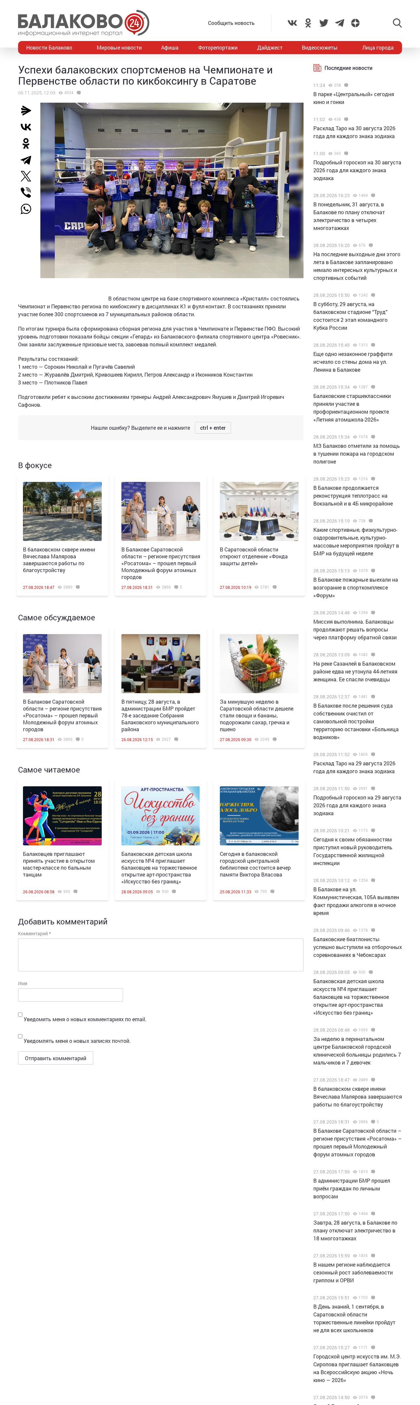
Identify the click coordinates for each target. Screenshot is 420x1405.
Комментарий (34, 933)
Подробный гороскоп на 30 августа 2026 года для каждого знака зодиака (357, 170)
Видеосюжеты (320, 47)
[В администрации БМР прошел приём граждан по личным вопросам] (372, 1172)
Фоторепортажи (218, 47)
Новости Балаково (49, 47)
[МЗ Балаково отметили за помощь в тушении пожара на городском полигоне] (372, 437)
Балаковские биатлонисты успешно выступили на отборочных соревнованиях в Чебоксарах (357, 947)
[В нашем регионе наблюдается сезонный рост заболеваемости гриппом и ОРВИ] (372, 1256)
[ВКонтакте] (28, 127)
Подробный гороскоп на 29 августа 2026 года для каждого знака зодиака (357, 805)
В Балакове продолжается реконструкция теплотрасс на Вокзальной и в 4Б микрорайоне (353, 495)
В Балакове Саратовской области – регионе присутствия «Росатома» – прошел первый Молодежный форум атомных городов (160, 563)
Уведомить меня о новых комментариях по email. (85, 1019)
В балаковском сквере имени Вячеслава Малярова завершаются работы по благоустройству (59, 559)
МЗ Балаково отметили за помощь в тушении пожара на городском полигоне (356, 453)
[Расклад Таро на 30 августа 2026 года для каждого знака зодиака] (345, 119)
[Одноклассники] (28, 143)
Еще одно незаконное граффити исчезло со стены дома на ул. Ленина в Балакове (352, 361)
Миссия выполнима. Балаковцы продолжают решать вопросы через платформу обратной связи (355, 629)
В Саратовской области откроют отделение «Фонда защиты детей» (254, 556)
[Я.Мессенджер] (28, 110)
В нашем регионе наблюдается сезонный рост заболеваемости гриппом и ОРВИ (353, 1272)
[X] (28, 176)
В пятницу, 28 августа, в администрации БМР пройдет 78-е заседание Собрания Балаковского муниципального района (160, 715)
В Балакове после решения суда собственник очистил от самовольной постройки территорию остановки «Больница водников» (356, 721)
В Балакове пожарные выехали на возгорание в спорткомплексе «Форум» (355, 587)
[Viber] (28, 192)
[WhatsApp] (29, 209)
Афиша (169, 47)
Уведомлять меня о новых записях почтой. (77, 1040)
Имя (22, 983)
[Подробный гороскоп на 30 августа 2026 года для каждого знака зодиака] (345, 153)
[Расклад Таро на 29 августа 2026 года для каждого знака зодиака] (372, 754)
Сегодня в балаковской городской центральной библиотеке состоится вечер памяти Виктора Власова (255, 864)
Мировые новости (119, 47)
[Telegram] (28, 160)
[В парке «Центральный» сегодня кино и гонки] (345, 85)
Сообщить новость (231, 22)
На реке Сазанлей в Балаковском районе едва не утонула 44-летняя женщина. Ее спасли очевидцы (355, 671)
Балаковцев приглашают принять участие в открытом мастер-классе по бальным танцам (59, 864)
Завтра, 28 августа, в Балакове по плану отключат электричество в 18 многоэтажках (355, 1230)
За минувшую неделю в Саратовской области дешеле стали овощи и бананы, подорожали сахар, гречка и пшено (256, 715)
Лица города (378, 47)
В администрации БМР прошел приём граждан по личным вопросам (351, 1188)
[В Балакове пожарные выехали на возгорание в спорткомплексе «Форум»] (372, 571)
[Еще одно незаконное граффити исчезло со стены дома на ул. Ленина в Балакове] (372, 345)
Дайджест (270, 47)
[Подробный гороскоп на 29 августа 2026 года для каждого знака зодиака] (372, 789)
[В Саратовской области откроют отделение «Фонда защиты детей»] (259, 511)
